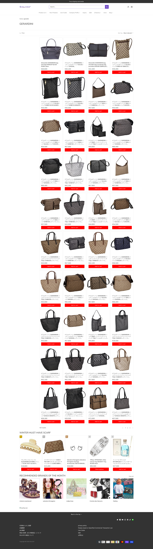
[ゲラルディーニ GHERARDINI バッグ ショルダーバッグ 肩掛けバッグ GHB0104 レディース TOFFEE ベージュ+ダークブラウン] (98, 87)
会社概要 (22, 530)
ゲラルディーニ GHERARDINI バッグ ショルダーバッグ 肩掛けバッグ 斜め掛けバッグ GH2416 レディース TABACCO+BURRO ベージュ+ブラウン (51, 142)
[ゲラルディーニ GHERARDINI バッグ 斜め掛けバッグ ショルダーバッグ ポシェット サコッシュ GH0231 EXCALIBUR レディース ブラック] (74, 398)
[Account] (128, 7)
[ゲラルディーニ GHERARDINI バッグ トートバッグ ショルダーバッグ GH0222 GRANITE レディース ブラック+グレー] (122, 398)
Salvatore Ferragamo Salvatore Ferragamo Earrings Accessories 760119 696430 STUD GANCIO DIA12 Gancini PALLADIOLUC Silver (76, 461)
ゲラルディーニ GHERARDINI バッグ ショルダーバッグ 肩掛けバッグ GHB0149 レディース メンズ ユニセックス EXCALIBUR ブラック (74, 142)
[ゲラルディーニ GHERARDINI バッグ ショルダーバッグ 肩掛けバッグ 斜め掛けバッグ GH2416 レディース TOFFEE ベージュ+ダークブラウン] (122, 204)
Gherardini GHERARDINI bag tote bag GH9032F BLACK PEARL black (49, 64)
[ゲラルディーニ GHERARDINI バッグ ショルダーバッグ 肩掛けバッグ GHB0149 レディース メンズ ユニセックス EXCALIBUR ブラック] (74, 126)
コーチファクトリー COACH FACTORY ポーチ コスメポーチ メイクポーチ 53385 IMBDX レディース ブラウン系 (53, 461)
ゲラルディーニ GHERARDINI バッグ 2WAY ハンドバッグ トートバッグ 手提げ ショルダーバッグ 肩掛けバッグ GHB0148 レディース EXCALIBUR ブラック (98, 142)
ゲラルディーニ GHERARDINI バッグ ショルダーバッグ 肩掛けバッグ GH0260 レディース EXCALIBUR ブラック (50, 181)
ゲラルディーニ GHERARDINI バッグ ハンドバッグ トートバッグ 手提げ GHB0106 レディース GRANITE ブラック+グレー (74, 220)
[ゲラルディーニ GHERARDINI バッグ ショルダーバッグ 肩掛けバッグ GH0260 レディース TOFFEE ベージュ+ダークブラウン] (74, 282)
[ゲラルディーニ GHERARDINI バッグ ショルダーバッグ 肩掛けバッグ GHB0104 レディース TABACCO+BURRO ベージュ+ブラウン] (122, 165)
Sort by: (120, 33)
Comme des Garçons (96, 501)
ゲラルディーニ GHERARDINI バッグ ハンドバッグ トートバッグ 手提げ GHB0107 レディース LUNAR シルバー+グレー (74, 181)
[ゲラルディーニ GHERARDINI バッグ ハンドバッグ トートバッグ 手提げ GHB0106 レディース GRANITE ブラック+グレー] (74, 204)
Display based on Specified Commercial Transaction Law (95, 528)
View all (131, 476)
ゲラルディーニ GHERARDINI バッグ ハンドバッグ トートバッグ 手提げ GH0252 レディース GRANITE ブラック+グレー (121, 336)
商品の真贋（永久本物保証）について (30, 533)
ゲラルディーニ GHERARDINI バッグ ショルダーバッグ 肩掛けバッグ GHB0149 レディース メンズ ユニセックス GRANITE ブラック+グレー (74, 258)
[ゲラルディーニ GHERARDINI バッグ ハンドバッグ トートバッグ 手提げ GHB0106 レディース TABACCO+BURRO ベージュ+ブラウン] (51, 282)
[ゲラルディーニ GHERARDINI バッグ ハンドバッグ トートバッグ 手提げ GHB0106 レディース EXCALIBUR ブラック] (51, 320)
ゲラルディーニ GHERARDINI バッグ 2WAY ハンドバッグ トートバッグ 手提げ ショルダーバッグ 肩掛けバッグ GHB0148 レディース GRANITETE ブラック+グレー (98, 336)
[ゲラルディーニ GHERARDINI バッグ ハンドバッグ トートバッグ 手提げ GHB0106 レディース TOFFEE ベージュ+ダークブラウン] (51, 243)
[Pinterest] (127, 519)
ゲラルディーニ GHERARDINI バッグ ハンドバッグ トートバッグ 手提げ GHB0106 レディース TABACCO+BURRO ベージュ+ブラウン (50, 297)
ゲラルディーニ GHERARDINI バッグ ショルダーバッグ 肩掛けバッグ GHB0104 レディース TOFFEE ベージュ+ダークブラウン (98, 103)
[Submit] (107, 7)
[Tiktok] (130, 519)
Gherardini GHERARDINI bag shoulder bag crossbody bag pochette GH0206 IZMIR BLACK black (98, 64)
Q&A (79, 533)
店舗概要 (22, 528)
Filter (23, 33)
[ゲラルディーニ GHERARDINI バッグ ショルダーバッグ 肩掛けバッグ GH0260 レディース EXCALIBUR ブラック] (51, 165)
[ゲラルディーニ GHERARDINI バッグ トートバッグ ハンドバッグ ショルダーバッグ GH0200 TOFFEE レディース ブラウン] (98, 398)
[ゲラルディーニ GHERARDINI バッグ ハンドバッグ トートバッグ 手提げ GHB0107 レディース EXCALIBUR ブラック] (51, 359)
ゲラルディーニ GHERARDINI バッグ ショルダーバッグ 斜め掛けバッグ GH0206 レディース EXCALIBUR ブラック (98, 181)
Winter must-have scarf (35, 432)
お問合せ (80, 535)
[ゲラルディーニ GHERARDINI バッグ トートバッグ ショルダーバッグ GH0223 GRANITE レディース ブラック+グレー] (51, 398)
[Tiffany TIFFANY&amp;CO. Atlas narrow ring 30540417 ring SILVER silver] (99, 446)
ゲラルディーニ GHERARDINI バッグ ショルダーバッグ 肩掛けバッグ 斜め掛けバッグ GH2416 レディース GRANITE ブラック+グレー (121, 103)
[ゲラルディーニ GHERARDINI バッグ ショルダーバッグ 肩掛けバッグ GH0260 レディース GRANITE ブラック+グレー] (122, 126)
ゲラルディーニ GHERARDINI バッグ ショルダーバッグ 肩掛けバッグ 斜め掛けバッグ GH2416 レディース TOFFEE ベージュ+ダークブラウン (121, 220)
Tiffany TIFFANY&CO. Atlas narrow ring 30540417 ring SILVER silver (98, 461)
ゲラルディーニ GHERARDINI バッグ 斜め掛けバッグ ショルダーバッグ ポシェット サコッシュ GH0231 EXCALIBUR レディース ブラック (74, 414)
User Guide (81, 530)
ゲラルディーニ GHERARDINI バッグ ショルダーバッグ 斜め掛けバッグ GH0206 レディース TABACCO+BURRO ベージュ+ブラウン (74, 336)
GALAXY (32, 541)
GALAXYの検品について (27, 535)
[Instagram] (125, 519)
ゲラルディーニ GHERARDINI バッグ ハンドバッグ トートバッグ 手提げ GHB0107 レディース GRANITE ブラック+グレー (74, 375)
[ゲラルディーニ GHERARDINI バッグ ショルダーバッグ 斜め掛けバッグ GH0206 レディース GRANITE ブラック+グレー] (98, 359)
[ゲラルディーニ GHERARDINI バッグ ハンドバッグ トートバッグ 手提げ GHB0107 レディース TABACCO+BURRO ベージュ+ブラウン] (98, 243)
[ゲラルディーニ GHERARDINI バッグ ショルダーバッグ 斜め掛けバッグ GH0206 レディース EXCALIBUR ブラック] (98, 165)
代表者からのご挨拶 (25, 525)
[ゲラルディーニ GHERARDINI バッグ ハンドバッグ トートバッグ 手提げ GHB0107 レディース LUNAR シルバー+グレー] (74, 165)
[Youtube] (122, 519)
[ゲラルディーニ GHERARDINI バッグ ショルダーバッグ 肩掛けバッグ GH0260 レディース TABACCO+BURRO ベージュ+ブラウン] (122, 282)
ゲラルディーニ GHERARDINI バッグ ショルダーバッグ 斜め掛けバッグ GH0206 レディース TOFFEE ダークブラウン (98, 297)
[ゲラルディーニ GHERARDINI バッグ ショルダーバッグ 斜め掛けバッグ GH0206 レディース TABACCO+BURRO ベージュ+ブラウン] (74, 320)
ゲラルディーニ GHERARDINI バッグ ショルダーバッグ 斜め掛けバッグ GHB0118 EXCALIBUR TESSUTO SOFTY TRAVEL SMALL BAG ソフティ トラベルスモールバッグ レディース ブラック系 (50, 103)
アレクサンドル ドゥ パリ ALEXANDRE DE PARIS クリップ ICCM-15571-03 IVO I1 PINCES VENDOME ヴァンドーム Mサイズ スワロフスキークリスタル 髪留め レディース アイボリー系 (30, 461)
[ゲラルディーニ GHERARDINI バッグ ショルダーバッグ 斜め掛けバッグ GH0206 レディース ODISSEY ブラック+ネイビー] (122, 243)
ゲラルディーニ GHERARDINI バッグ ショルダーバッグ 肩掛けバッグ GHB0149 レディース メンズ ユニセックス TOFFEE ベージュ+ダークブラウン (51, 220)
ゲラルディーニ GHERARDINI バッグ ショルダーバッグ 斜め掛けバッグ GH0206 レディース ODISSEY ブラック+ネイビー (121, 258)
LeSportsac (69, 501)
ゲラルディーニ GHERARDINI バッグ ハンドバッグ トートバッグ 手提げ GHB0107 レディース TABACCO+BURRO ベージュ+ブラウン (98, 258)
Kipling (115, 501)
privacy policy (82, 525)
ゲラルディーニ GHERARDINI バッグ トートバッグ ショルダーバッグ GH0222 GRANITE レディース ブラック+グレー (121, 414)
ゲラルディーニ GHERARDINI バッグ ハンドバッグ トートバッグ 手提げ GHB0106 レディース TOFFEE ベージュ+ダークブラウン (50, 258)
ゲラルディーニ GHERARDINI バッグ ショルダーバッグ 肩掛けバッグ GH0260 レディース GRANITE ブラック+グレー (121, 142)
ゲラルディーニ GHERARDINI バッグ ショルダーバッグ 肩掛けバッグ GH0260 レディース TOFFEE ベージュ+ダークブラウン (74, 297)
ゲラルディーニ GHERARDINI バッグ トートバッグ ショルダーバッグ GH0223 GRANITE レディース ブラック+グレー (50, 414)
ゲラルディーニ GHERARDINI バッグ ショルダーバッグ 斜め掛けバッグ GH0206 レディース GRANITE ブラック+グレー (98, 375)
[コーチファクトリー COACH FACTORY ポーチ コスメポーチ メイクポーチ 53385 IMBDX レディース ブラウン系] (54, 446)
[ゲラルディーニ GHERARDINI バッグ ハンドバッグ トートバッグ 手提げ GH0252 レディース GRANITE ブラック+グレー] (122, 320)
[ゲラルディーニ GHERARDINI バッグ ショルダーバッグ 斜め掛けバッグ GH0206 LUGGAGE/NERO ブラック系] (74, 49)
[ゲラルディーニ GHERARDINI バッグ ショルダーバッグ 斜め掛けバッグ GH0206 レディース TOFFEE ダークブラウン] (98, 282)
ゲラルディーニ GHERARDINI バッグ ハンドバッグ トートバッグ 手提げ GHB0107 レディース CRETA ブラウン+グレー (121, 375)
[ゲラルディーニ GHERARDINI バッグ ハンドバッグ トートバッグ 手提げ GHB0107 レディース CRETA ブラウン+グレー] (122, 359)
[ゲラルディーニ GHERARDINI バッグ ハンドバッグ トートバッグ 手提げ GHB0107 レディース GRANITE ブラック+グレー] (74, 359)
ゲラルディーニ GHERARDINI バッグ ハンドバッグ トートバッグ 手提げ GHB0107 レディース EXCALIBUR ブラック (50, 375)
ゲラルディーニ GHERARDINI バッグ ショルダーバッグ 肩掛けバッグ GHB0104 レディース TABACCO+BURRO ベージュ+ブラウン (121, 181)
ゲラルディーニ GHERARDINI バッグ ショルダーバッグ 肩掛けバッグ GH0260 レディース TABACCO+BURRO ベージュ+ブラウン (121, 297)
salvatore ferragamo (49, 501)
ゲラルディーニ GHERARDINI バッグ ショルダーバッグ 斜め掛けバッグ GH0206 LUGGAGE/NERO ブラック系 (74, 64)
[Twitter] (117, 519)
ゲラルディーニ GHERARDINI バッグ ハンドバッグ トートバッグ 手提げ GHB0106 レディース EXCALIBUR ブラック (50, 336)
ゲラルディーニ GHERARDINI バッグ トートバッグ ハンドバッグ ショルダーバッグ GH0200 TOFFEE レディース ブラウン (98, 414)
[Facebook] (120, 519)
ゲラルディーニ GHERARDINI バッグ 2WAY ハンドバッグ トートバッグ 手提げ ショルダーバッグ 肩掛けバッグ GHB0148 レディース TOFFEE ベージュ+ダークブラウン (98, 220)
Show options (99, 469)
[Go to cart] (132, 7)
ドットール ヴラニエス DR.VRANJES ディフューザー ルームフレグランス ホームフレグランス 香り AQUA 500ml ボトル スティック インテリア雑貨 (122, 461)
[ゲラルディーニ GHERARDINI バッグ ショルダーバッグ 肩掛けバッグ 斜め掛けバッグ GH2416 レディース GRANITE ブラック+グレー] (122, 87)
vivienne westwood (25, 501)
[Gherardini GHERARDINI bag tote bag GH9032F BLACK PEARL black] (51, 49)
